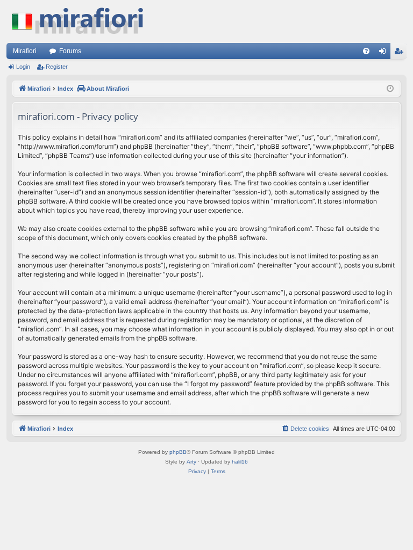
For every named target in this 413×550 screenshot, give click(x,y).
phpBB (178, 452)
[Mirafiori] (82, 21)
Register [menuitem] (401, 53)
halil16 (240, 462)
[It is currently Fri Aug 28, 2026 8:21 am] (390, 89)
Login (23, 66)
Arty (191, 462)
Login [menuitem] (384, 53)
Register (57, 66)
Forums (70, 51)
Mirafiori (25, 51)
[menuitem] (366, 51)
